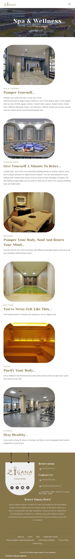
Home (29, 26)
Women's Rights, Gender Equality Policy (20, 540)
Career (30, 537)
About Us (20, 537)
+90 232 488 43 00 (48, 480)
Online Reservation (16, 555)
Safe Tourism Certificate (46, 540)
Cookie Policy (37, 543)
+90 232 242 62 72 (48, 468)
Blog (38, 537)
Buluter (53, 552)
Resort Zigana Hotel (36, 552)
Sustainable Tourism (51, 537)
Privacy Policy (64, 540)
